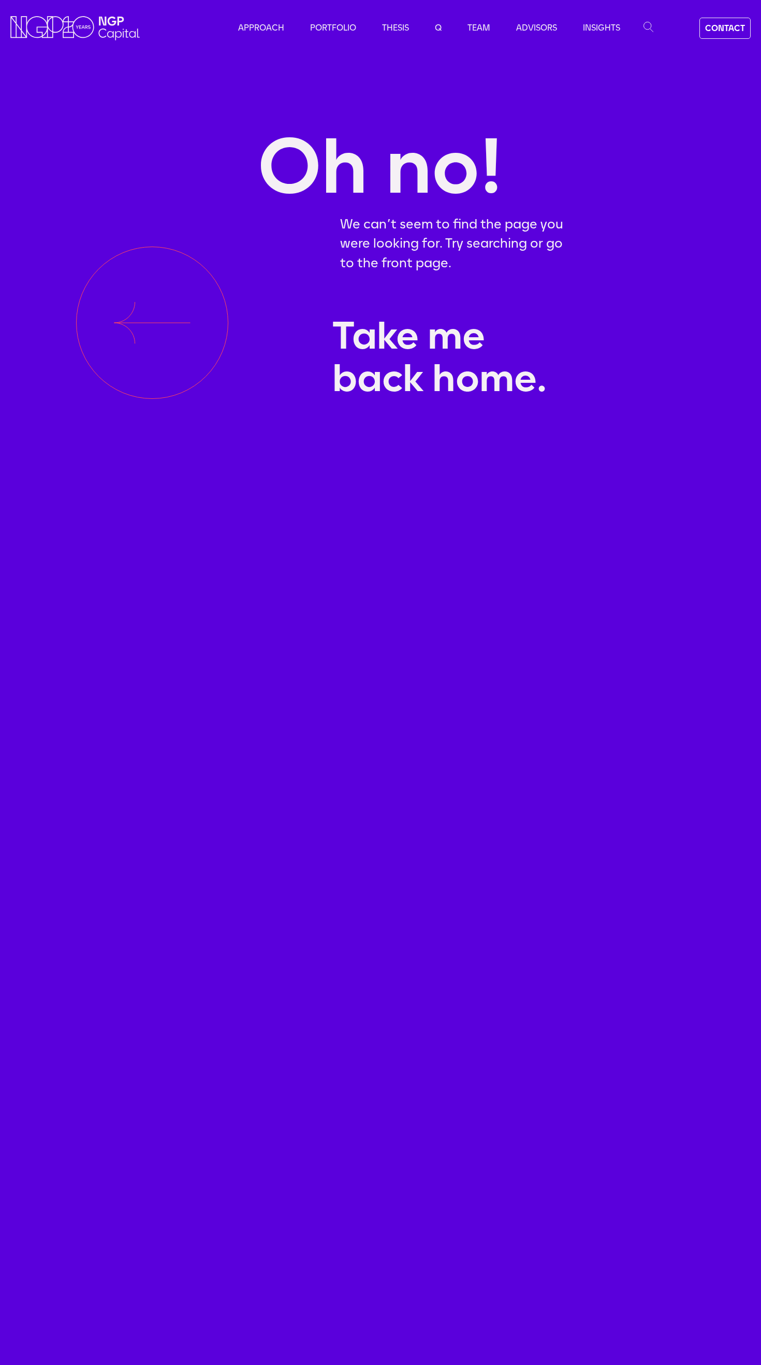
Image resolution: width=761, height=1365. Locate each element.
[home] (75, 28)
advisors (536, 27)
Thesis (395, 27)
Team (478, 27)
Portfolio (333, 27)
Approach (261, 27)
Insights (601, 27)
